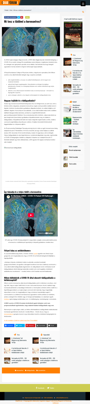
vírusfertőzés (41, 370)
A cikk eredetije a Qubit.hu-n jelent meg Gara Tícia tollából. (21, 320)
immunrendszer (8, 314)
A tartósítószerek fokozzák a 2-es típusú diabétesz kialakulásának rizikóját (20, 350)
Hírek (11, 10)
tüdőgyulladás (31, 370)
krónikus (6, 299)
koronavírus (20, 370)
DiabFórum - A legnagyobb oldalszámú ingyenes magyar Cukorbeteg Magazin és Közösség (43, 401)
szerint (35, 253)
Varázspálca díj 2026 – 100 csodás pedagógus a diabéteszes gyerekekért (20, 360)
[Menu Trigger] (83, 3)
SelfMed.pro (56, 403)
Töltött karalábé (73, 157)
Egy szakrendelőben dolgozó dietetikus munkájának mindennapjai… (78, 134)
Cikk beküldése (48, 397)
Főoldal (6, 10)
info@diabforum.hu (62, 397)
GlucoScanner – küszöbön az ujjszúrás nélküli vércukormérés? (77, 108)
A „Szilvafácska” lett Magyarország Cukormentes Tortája (19, 340)
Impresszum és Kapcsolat (33, 397)
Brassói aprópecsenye (75, 150)
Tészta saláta (72, 164)
